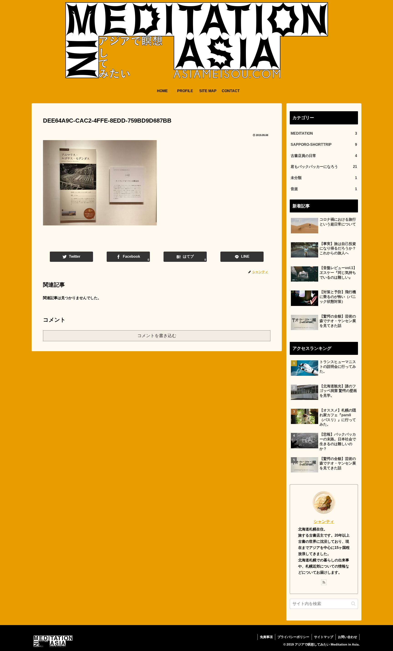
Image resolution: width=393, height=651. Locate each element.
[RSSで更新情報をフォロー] (324, 582)
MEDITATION (324, 133)
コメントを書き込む (156, 335)
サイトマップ (323, 637)
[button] (353, 603)
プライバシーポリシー (293, 637)
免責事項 (266, 637)
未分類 (324, 178)
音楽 (324, 189)
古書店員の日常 (324, 156)
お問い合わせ (347, 637)
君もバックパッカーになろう (324, 167)
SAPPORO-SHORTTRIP (324, 144)
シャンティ (324, 521)
